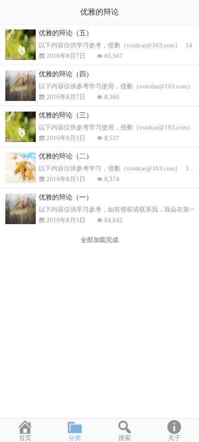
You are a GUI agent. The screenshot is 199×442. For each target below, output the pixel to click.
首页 (25, 438)
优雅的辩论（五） (66, 33)
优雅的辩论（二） (66, 156)
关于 (174, 438)
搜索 (124, 438)
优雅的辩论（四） (66, 74)
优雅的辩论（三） (66, 115)
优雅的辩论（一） (66, 197)
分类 (75, 438)
